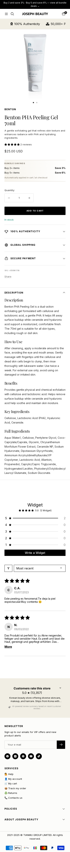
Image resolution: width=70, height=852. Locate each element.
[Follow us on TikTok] (39, 756)
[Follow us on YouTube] (31, 756)
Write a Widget (35, 553)
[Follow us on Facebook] (7, 756)
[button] (12, 144)
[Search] (12, 14)
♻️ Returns (10, 792)
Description (13, 292)
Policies (10, 808)
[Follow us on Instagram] (15, 756)
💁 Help (8, 774)
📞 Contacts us (13, 797)
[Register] (61, 745)
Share (7, 276)
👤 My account (13, 778)
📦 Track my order (15, 788)
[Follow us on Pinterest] (23, 756)
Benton (10, 109)
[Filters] (8, 568)
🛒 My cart (10, 783)
